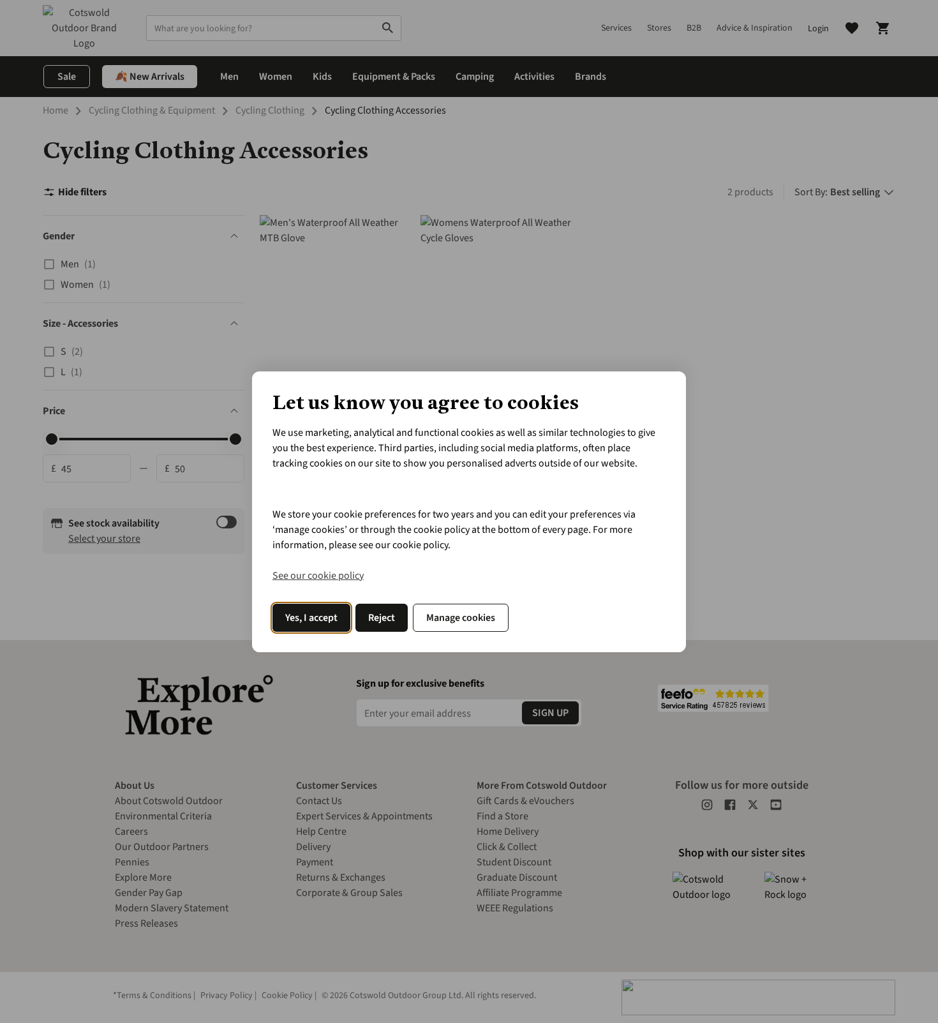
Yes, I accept (311, 618)
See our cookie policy (318, 576)
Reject (381, 618)
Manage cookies (460, 618)
